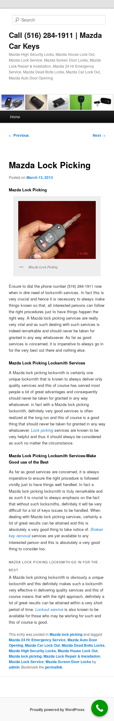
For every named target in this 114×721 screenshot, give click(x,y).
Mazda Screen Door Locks (68, 661)
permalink (53, 667)
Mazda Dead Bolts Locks (83, 645)
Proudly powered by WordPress (57, 709)
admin (14, 667)
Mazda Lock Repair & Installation (71, 656)
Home (15, 116)
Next (99, 135)
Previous (19, 135)
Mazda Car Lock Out (42, 645)
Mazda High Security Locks (32, 650)
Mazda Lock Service (26, 661)
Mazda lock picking (66, 634)
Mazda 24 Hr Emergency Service (37, 639)
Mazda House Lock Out (78, 650)
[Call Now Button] (99, 708)
